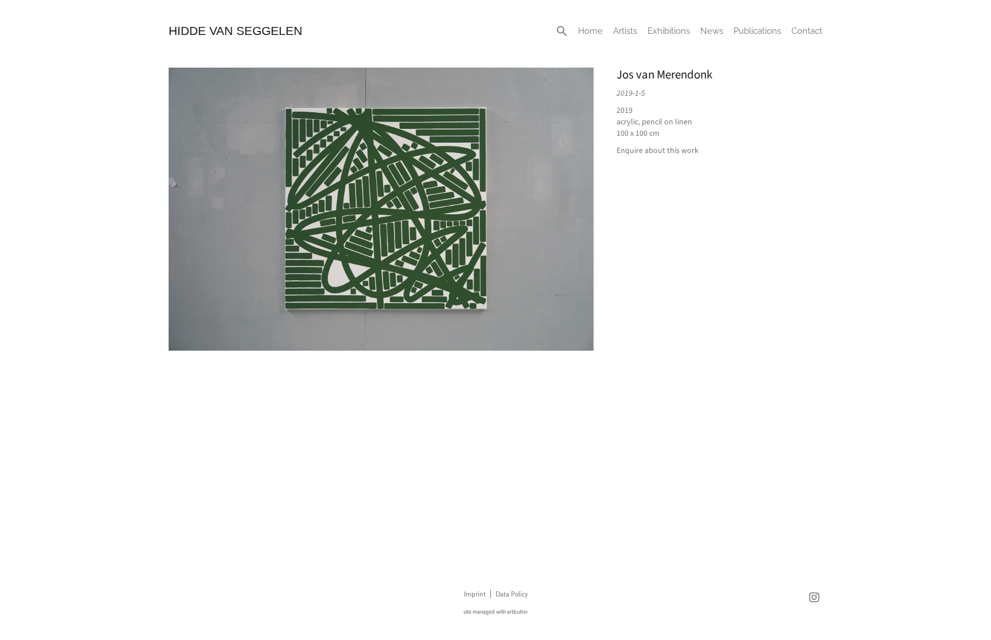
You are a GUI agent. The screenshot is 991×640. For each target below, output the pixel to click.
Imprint (475, 594)
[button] (562, 31)
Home (590, 31)
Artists (625, 31)
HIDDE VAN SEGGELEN (235, 30)
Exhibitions (668, 31)
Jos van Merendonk (664, 74)
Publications (757, 31)
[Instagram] (814, 598)
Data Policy (512, 594)
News (711, 31)
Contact (806, 31)
